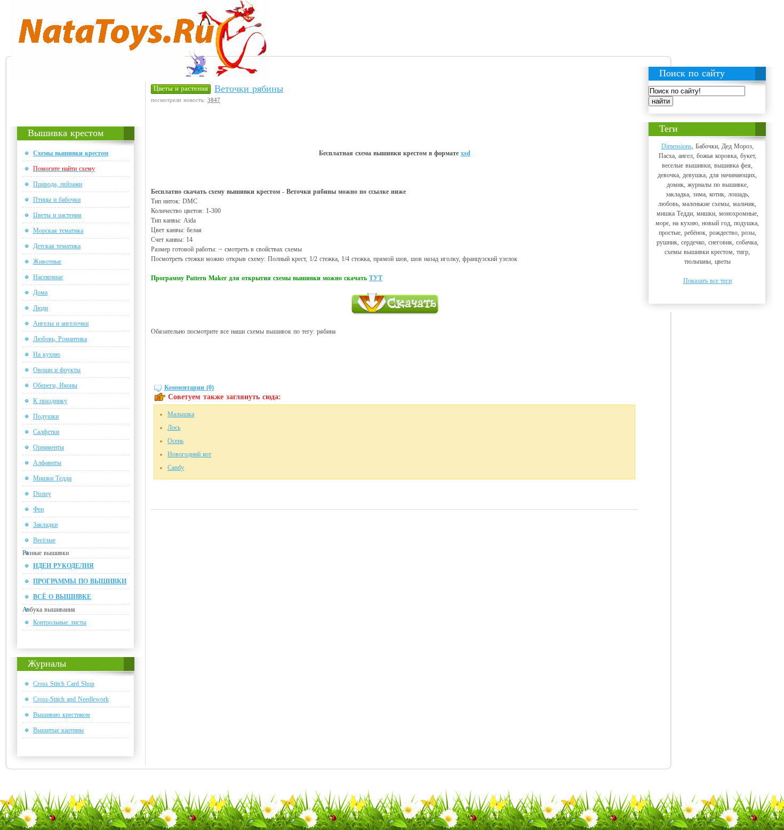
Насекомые (48, 277)
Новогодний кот (189, 454)
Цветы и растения (57, 215)
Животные (47, 261)
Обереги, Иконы (55, 385)
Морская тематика (58, 230)
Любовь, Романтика (60, 339)
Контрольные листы (59, 622)
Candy (175, 467)
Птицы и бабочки (57, 199)
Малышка (180, 414)
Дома (40, 292)
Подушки (46, 416)
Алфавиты (47, 463)
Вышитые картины (58, 730)
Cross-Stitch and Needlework (71, 699)
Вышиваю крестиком (61, 714)
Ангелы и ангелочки (61, 323)
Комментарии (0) (189, 387)
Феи (38, 509)
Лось (173, 427)
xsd (465, 153)
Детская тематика (57, 246)
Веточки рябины (248, 88)
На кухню (46, 354)
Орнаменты (48, 447)
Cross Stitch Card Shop (63, 683)
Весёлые (44, 540)
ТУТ (375, 278)
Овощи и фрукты (57, 370)
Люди (40, 308)
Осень (175, 441)
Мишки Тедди (52, 478)
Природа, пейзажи (57, 184)
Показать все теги (707, 280)
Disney (42, 493)
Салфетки (46, 432)
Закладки (45, 524)
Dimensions (676, 146)
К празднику (50, 401)
